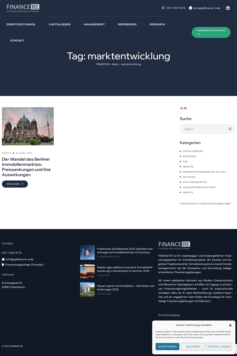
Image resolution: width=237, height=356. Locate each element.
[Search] (230, 129)
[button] (230, 325)
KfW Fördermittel (195, 182)
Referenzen (127, 24)
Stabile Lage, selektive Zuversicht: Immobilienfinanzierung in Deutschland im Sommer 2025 (125, 269)
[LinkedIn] (228, 7)
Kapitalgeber (60, 24)
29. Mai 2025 (104, 294)
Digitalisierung (193, 151)
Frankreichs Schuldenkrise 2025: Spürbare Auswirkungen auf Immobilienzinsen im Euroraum (125, 250)
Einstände (189, 156)
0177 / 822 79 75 (12, 253)
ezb (185, 161)
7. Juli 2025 (103, 275)
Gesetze (188, 166)
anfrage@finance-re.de (20, 259)
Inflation (189, 177)
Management (94, 24)
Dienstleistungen (20, 24)
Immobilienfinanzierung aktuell (204, 171)
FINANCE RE (16, 346)
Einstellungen (219, 346)
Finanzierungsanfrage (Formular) (24, 264)
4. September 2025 (108, 257)
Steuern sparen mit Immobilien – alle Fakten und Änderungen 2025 (125, 287)
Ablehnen (193, 346)
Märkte (188, 192)
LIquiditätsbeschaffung (199, 187)
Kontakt (17, 40)
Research (157, 24)
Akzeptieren (167, 346)
